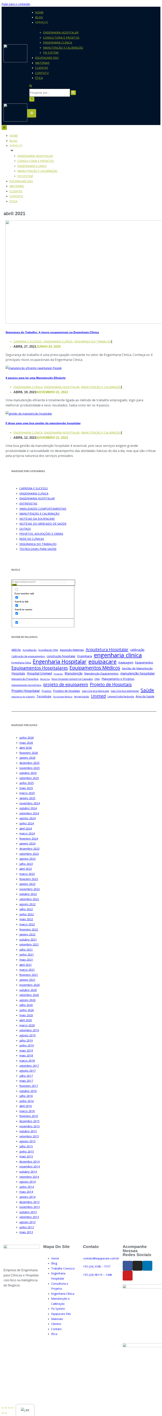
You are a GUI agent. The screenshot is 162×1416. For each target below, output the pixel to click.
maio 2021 (26, 959)
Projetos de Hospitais (66, 691)
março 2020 (27, 1025)
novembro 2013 (29, 1207)
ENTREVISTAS (28, 503)
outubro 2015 (28, 1131)
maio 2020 (26, 1015)
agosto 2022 (27, 904)
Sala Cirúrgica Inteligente (125, 691)
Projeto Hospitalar (25, 690)
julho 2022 (26, 909)
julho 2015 (26, 1146)
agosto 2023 (27, 859)
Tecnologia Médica (62, 696)
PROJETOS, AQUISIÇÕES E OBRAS (41, 534)
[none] (39, 150)
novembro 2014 (29, 1166)
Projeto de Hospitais (111, 684)
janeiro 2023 (27, 884)
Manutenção (74, 673)
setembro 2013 (29, 1217)
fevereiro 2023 (28, 879)
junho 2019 (26, 1045)
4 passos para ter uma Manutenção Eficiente (36, 377)
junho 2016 (26, 1101)
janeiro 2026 (27, 758)
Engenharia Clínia (21, 662)
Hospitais (18, 673)
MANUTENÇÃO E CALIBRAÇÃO (101, 387)
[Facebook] (128, 1266)
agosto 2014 (27, 1182)
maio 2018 (26, 1055)
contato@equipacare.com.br (101, 1258)
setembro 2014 (29, 1177)
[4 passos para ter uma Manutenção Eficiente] (34, 368)
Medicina (45, 679)
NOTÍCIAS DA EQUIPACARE (37, 519)
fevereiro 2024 (28, 838)
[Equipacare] (15, 54)
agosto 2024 (27, 818)
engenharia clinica (118, 655)
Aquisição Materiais (72, 650)
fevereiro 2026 (28, 753)
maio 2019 (26, 1050)
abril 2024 (25, 828)
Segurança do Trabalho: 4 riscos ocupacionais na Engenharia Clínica (52, 332)
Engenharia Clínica (57, 42)
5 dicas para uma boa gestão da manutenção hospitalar (43, 423)
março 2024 (27, 833)
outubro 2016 (28, 1091)
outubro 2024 (28, 808)
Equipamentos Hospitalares (39, 667)
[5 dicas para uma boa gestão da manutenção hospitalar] (29, 413)
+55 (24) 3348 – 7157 (96, 1266)
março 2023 (27, 874)
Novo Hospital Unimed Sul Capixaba (72, 679)
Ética (39, 78)
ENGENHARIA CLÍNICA (58, 341)
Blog (39, 17)
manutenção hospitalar (137, 673)
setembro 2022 (29, 899)
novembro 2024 (29, 803)
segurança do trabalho (23, 696)
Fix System (50, 52)
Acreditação (30, 650)
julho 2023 (26, 864)
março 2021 (27, 970)
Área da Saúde (145, 696)
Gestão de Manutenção (137, 668)
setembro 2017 (29, 1066)
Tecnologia (44, 696)
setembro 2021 (29, 944)
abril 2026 (25, 748)
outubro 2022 (28, 894)
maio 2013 (26, 1232)
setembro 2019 (29, 1030)
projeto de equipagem (65, 684)
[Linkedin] (147, 1266)
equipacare (102, 661)
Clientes (41, 68)
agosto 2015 (27, 1141)
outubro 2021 (28, 939)
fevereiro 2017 (28, 1086)
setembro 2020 (29, 995)
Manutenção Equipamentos (101, 673)
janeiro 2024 (27, 843)
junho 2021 (26, 954)
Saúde (147, 690)
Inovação (58, 673)
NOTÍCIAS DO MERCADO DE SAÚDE (42, 524)
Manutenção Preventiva (24, 679)
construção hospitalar (61, 656)
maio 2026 (26, 743)
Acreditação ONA (48, 650)
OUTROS (25, 529)
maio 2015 (26, 1156)
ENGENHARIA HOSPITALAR (61, 387)
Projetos (46, 691)
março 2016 (27, 1111)
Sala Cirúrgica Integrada (95, 691)
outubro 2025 (28, 773)
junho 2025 (26, 783)
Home (39, 12)
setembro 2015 (29, 1136)
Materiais (42, 63)
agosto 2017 (27, 1071)
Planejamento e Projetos (118, 679)
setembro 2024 (29, 813)
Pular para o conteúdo (16, 4)
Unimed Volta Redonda (120, 696)
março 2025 (27, 793)
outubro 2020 (28, 990)
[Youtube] (128, 1276)
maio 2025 (26, 788)
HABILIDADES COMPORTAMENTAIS (42, 509)
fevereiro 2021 (28, 975)
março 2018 (27, 1060)
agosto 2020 (27, 1000)
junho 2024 (26, 823)
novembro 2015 (29, 1126)
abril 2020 (25, 1020)
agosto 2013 (27, 1222)
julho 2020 (26, 1005)
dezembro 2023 (29, 848)
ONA (97, 679)
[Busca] (30, 86)
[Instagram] (137, 1266)
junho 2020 (26, 1010)
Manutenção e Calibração (63, 47)
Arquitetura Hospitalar (107, 649)
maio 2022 (26, 919)
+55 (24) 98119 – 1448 (97, 1275)
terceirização (81, 696)
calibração (137, 650)
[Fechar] (31, 99)
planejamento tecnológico (26, 685)
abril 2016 (25, 1106)
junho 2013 (26, 1227)
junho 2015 (26, 1151)
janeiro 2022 (27, 934)
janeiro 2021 (27, 980)
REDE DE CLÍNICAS (31, 539)
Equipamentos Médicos (95, 667)
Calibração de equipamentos (28, 656)
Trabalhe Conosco (63, 1268)
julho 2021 (26, 949)
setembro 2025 (29, 778)
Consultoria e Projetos (61, 37)
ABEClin (16, 650)
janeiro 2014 (27, 1197)
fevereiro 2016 (28, 1116)
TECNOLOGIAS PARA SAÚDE (38, 549)
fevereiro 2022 (28, 929)
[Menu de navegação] (31, 113)
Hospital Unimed (39, 673)
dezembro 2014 (29, 1161)
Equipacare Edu (47, 58)
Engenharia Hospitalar (60, 32)
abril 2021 (25, 965)
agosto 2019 (27, 1035)
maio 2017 (26, 1081)
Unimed (98, 696)
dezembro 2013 (29, 1202)
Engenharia (84, 656)
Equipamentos (144, 662)
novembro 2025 (29, 768)
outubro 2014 (28, 1171)
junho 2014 (26, 1187)
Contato (42, 73)
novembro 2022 (29, 889)
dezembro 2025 (29, 763)
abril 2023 (25, 869)
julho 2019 (26, 1040)
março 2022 (27, 924)
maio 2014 (26, 1192)
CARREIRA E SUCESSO (27, 341)
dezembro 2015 (29, 1121)
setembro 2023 (29, 854)
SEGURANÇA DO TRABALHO (92, 341)
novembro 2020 (29, 985)
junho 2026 (26, 737)
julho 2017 (26, 1076)
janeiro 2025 (27, 798)
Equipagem (125, 662)
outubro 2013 (28, 1212)
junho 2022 (26, 914)
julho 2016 (26, 1096)
